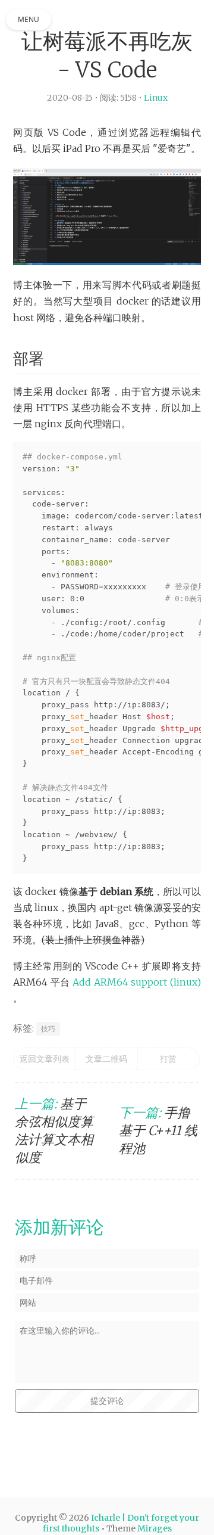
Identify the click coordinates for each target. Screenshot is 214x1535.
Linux (158, 97)
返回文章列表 (45, 1075)
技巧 (49, 1044)
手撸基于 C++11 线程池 (158, 1146)
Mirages (154, 1528)
